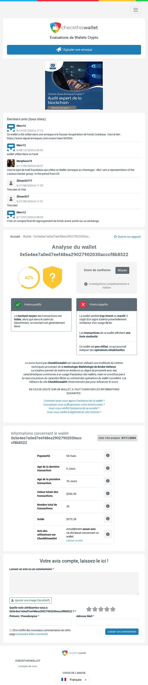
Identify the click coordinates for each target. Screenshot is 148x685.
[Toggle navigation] (135, 10)
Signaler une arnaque (77, 49)
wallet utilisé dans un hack (22, 154)
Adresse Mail (85, 616)
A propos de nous (27, 666)
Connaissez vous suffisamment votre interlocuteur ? (74, 404)
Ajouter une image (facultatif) (32, 600)
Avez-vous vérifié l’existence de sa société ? (74, 408)
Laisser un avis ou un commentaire (31, 569)
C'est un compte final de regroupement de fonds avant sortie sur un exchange (53, 221)
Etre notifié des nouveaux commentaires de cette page (40, 632)
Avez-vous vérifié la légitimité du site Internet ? (74, 412)
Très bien (12, 205)
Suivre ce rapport (129, 237)
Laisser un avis (74, 540)
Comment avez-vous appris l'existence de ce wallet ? (74, 400)
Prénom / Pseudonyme (24, 616)
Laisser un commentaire (122, 631)
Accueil (15, 236)
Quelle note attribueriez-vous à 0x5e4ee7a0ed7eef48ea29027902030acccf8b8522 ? (42, 609)
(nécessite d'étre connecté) (32, 634)
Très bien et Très (16, 189)
